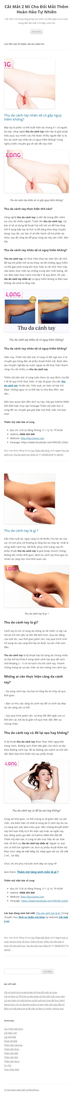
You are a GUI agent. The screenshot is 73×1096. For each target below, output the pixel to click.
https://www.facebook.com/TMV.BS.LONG (44, 900)
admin (60, 454)
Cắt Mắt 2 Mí (10, 1032)
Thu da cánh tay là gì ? (21, 530)
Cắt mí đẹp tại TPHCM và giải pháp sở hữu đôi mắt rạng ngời (34, 996)
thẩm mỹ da (36, 941)
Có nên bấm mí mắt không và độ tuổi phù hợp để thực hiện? (34, 1000)
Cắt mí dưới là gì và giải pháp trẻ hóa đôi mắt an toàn (30, 992)
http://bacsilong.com (32, 438)
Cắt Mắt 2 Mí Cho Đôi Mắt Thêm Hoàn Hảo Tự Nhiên (36, 9)
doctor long (15, 941)
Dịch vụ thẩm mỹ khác (32, 917)
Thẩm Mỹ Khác (11, 1049)
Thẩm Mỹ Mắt (11, 1053)
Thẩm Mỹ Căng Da (13, 1045)
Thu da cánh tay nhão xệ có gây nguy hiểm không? (32, 117)
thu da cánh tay (17, 945)
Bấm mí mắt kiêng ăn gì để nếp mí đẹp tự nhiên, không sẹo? (34, 1008)
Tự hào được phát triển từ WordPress (21, 1089)
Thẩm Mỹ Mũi (11, 1057)
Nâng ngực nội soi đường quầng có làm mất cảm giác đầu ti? (34, 1004)
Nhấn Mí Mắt (10, 1041)
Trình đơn (36, 31)
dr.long (25, 941)
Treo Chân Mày (11, 1069)
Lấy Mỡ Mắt (10, 1037)
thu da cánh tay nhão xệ (26, 454)
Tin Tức (7, 1065)
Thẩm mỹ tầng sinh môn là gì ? (38, 872)
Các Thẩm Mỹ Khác (40, 450)
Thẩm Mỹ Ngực (12, 1061)
